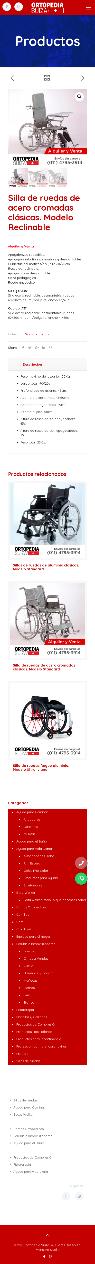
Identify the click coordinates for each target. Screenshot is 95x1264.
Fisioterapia (25, 1010)
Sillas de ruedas (37, 334)
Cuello (28, 966)
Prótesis (22, 1054)
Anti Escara (32, 863)
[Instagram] (50, 1256)
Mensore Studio (48, 1250)
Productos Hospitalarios (34, 1032)
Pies (26, 995)
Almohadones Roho (39, 856)
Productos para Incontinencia (38, 1039)
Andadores (32, 819)
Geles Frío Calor (36, 871)
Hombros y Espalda (38, 973)
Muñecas (30, 980)
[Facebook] (44, 1256)
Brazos (29, 951)
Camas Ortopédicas (31, 907)
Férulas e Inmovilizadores (35, 944)
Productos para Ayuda (41, 878)
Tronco (29, 1002)
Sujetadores (33, 885)
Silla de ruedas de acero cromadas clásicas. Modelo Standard (44, 667)
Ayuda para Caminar (32, 812)
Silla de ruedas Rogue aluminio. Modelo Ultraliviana (41, 767)
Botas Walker (23, 1114)
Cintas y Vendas (36, 958)
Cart (19, 922)
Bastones (31, 827)
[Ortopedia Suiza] (47, 7)
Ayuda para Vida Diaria (34, 849)
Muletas (29, 834)
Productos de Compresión (36, 1024)
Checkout (23, 929)
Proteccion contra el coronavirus (41, 1046)
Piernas (29, 988)
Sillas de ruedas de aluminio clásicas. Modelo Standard (46, 567)
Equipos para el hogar (33, 936)
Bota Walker (25, 892)
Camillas (22, 914)
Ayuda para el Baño (31, 841)
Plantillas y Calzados (31, 1017)
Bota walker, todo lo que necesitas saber (55, 900)
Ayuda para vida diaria (30, 1171)
